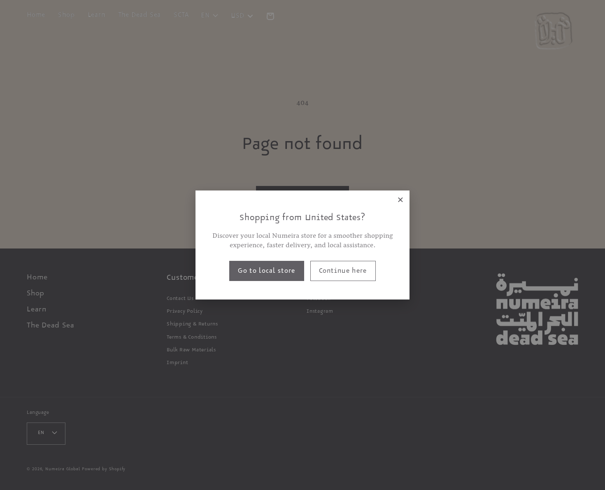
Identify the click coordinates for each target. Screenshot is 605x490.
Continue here (343, 272)
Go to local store (266, 272)
